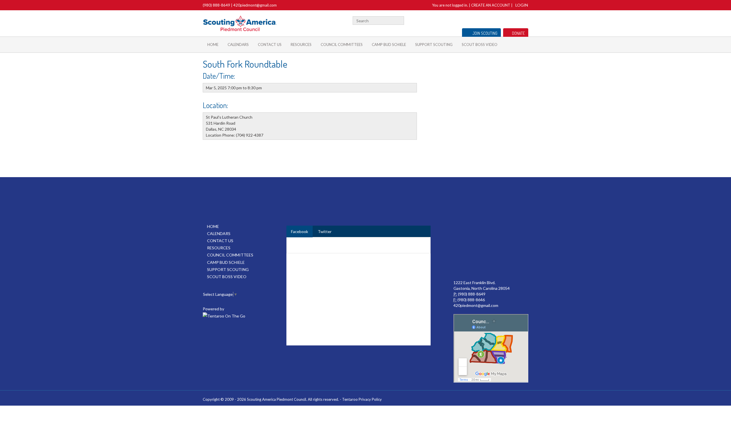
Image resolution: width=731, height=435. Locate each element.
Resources (301, 44)
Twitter (499, 20)
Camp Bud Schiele (389, 44)
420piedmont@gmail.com (255, 5)
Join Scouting (485, 33)
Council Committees (342, 44)
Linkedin (507, 20)
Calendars (238, 44)
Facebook (492, 20)
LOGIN (521, 5)
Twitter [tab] (325, 231)
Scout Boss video (479, 44)
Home (212, 44)
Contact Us (270, 44)
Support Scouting (434, 44)
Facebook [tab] (299, 231)
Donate (518, 33)
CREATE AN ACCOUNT (490, 5)
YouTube (516, 20)
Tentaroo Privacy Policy (362, 399)
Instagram (525, 20)
